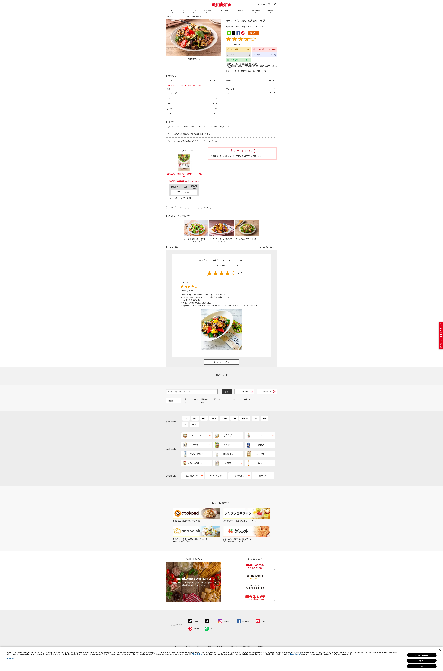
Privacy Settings (421, 655)
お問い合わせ (255, 10)
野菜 (258, 71)
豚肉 (195, 418)
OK (422, 666)
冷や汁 (187, 399)
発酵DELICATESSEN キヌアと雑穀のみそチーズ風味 (185, 85)
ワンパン (196, 402)
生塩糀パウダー (216, 399)
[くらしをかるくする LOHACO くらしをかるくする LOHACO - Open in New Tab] (255, 587)
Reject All (421, 661)
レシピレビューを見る (233, 44)
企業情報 (270, 10)
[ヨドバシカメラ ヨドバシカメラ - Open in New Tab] (255, 597)
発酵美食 (241, 10)
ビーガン (193, 207)
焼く (249, 71)
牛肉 (186, 418)
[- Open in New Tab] (268, 4)
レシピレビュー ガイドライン (268, 247)
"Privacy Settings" (197, 654)
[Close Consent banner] (439, 649)
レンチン (187, 402)
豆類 (255, 418)
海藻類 (224, 418)
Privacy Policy (10, 658)
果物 (264, 418)
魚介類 (213, 418)
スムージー (237, 399)
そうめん (195, 399)
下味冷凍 (247, 399)
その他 (264, 71)
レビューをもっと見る (221, 362)
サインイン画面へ (221, 265)
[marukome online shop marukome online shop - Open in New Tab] (255, 566)
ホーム (169, 16)
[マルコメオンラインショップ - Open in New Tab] (184, 178)
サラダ (236, 71)
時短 (203, 402)
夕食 (181, 207)
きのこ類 (245, 418)
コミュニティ (206, 10)
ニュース (172, 10)
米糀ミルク (204, 399)
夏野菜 (206, 207)
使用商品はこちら (194, 59)
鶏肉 (204, 418)
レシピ (194, 10)
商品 (183, 10)
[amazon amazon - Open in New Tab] (255, 576)
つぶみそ (227, 399)
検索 (275, 4)
